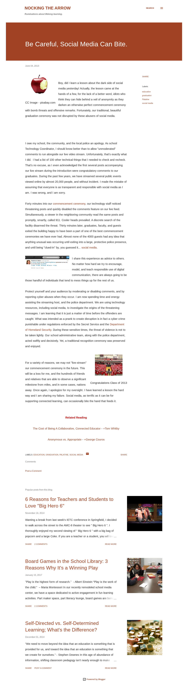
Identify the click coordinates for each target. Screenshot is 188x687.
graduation (147, 95)
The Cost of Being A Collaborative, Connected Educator (67, 428)
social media (89, 247)
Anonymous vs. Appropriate (64, 439)
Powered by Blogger (95, 679)
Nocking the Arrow (48, 8)
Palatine (145, 99)
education (146, 92)
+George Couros (94, 439)
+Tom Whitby (111, 428)
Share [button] (145, 76)
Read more (111, 544)
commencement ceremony (69, 203)
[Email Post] (87, 455)
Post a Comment (33, 471)
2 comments (40, 544)
